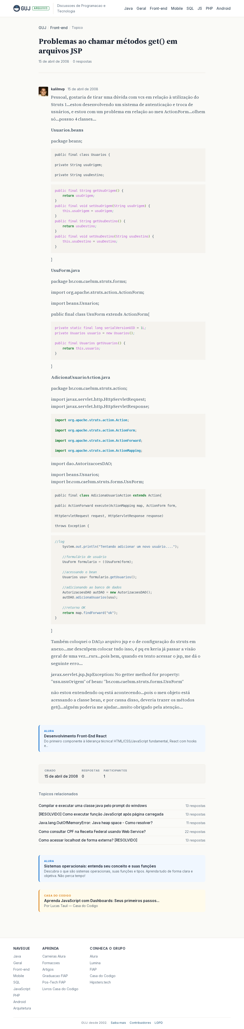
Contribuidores (140, 1022)
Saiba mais (118, 1022)
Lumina (95, 963)
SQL (190, 8)
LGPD (159, 1022)
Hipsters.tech (100, 982)
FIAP (93, 969)
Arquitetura (22, 1008)
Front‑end (158, 8)
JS (200, 8)
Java (128, 8)
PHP (209, 8)
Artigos (48, 969)
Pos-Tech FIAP (54, 982)
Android (224, 8)
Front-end (59, 27)
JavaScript (21, 989)
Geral (141, 8)
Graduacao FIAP (55, 976)
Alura (94, 956)
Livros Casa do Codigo (60, 989)
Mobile (177, 8)
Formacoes (51, 963)
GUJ (42, 27)
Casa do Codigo (103, 976)
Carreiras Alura (54, 956)
